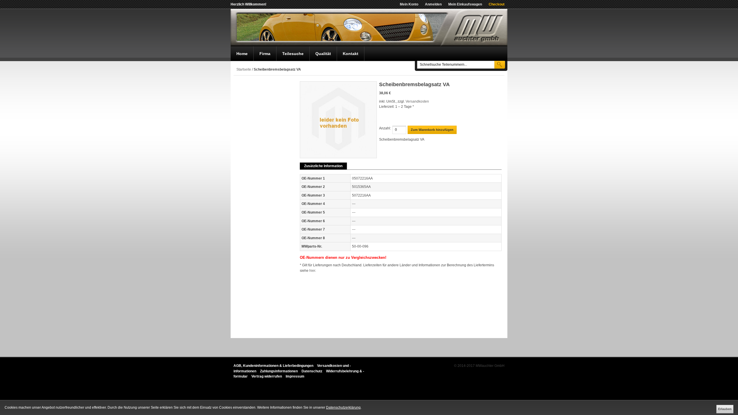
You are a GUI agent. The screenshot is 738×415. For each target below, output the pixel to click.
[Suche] (499, 64)
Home (242, 53)
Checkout (496, 4)
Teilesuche (293, 53)
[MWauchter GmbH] (369, 27)
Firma (264, 53)
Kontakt (350, 53)
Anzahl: (385, 128)
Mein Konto (409, 4)
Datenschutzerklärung (343, 407)
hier (312, 271)
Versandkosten (417, 101)
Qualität (323, 53)
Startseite (243, 69)
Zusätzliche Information (323, 166)
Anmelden (433, 4)
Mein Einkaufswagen (465, 4)
